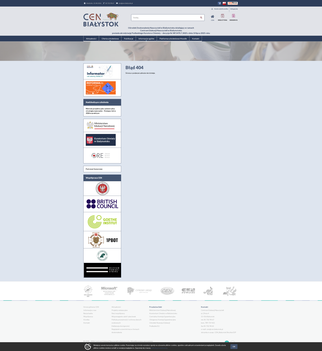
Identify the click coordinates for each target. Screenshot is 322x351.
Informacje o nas (89, 310)
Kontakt (195, 38)
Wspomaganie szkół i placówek (124, 316)
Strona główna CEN (91, 307)
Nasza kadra (88, 313)
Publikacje (128, 38)
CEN (212, 20)
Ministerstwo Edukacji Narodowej (162, 310)
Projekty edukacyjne (120, 310)
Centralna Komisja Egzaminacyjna (162, 316)
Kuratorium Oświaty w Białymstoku (163, 313)
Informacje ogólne (146, 38)
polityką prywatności (159, 348)
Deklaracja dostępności (121, 326)
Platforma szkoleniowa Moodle (173, 38)
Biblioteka (222, 20)
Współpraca (88, 316)
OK (234, 346)
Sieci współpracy (118, 313)
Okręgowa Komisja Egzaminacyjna (162, 320)
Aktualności (91, 38)
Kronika (86, 320)
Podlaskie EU (154, 326)
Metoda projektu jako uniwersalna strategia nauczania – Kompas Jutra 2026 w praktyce (101, 111)
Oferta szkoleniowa (110, 38)
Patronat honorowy (94, 169)
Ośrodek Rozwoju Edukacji (159, 323)
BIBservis (233, 20)
